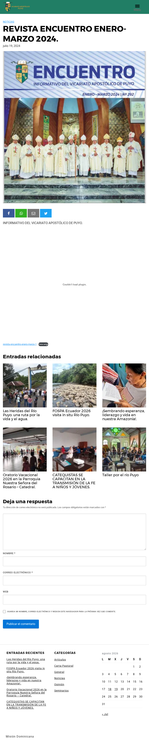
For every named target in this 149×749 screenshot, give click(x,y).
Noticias (8, 21)
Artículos (60, 659)
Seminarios (61, 690)
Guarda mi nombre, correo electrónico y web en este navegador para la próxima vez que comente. (61, 611)
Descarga (43, 344)
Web (5, 591)
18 (109, 689)
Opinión (59, 684)
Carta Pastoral (63, 665)
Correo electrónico (18, 572)
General (59, 672)
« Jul (105, 714)
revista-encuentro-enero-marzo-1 (20, 344)
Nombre (9, 553)
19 (116, 689)
